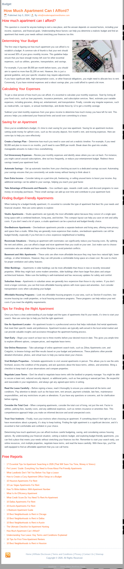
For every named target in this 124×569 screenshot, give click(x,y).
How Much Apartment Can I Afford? (36, 10)
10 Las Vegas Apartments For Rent (23, 485)
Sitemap (99, 554)
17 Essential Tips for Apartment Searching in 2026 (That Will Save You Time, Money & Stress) (51, 464)
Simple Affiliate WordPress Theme (72, 566)
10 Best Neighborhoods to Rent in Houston (26, 543)
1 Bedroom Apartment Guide (20, 510)
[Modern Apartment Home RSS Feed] (7, 555)
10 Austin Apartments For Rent (21, 506)
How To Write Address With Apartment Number (28, 489)
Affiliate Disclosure (42, 554)
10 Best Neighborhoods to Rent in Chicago (26, 514)
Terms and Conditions (62, 554)
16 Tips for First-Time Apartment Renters (26, 539)
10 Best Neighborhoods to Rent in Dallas (26, 518)
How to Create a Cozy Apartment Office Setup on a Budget (34, 476)
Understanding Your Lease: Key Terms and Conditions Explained (37, 535)
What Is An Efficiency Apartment (22, 493)
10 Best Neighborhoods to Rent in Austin (26, 522)
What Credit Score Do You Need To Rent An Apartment (32, 497)
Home (28, 554)
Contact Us (88, 554)
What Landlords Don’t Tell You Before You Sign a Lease (33, 472)
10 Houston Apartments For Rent (22, 481)
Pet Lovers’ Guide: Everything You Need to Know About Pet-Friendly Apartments (44, 468)
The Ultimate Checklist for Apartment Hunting (28, 526)
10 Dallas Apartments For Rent (21, 502)
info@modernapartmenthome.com (54, 15)
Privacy (78, 554)
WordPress (52, 566)
